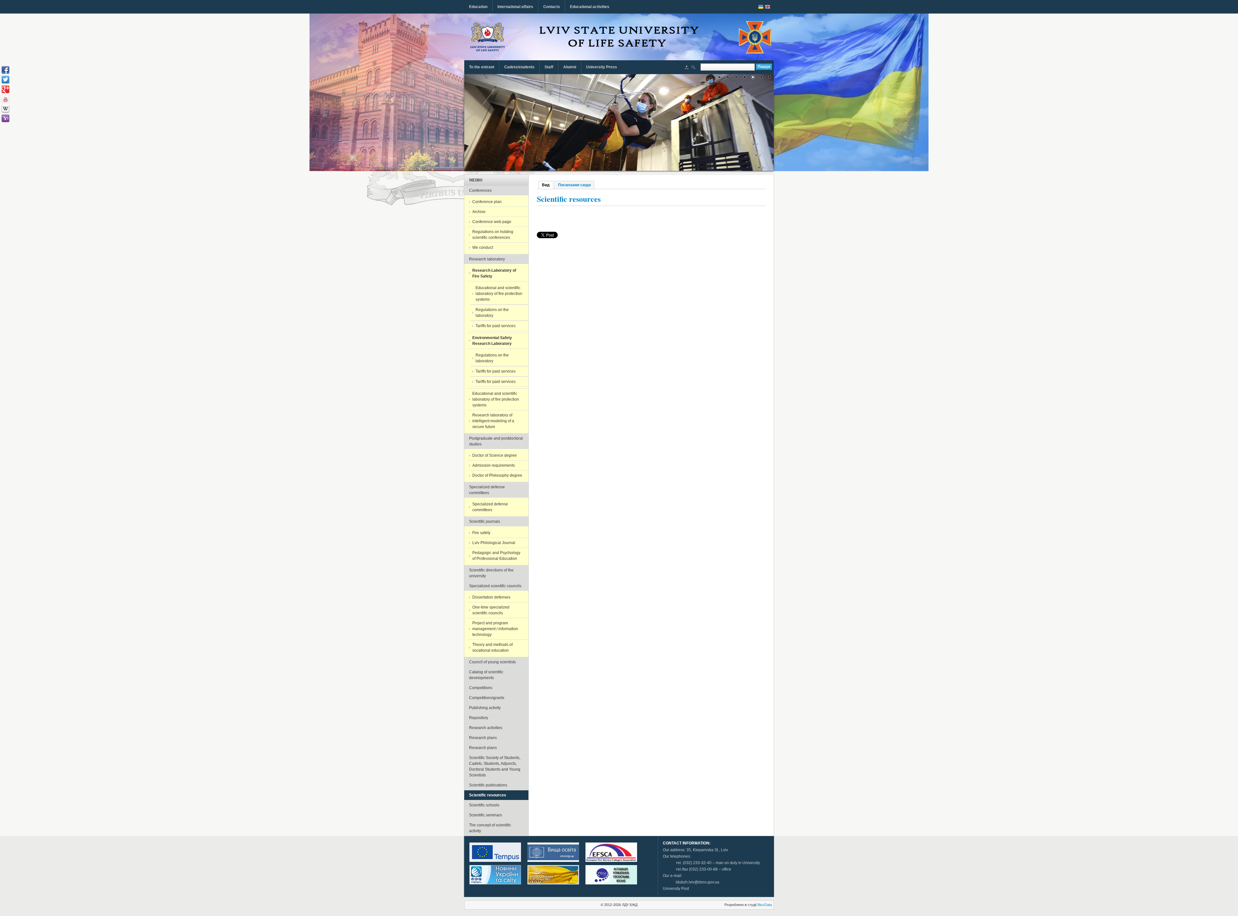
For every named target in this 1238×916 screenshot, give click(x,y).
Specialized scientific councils (495, 586)
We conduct (482, 247)
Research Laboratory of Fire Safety (494, 273)
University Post (676, 888)
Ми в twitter (5, 79)
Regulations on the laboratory (492, 312)
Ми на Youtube (5, 99)
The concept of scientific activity (490, 828)
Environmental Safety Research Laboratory (492, 341)
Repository (478, 718)
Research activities (485, 728)
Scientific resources (487, 795)
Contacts (551, 7)
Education (478, 7)
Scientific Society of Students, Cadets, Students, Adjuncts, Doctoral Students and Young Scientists (494, 766)
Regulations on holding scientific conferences (492, 234)
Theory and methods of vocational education (492, 647)
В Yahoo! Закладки (5, 118)
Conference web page (491, 221)
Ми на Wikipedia (5, 108)
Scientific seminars (485, 815)
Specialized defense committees (487, 490)
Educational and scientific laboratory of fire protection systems (499, 294)
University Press (601, 67)
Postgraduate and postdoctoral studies (496, 441)
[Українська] (761, 6)
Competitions (480, 688)
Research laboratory (487, 259)
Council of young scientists (492, 662)
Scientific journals (484, 521)
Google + (5, 89)
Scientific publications (488, 785)
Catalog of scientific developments (486, 675)
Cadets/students (519, 67)
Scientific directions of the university (491, 573)
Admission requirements (493, 465)
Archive (479, 212)
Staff (549, 67)
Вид (547, 185)
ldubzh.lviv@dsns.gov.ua (697, 882)
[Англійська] (768, 6)
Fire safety (481, 533)
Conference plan (487, 202)
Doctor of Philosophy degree (497, 475)
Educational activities (589, 7)
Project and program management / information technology (495, 629)
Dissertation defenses (491, 597)
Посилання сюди (574, 185)
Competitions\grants (486, 698)
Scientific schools (484, 805)
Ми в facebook (5, 70)
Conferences (480, 190)
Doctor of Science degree (494, 455)
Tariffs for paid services (496, 326)
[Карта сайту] (686, 68)
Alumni (569, 67)
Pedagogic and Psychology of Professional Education (496, 556)
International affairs (515, 7)
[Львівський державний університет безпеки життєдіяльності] (487, 37)
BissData (765, 905)
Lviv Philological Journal (493, 543)
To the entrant (481, 67)
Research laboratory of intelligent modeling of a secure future (493, 421)
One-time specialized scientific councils (490, 610)
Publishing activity (485, 708)
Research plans (483, 738)
